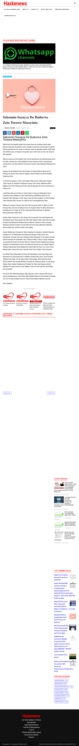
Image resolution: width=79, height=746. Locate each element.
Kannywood (58, 699)
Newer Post (7, 393)
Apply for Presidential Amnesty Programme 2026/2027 (61, 577)
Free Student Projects (62, 687)
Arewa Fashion (59, 680)
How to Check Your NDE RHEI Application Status (70, 513)
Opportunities (59, 702)
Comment (52, 128)
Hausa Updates (59, 693)
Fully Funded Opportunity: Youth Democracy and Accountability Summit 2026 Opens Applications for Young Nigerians (65, 487)
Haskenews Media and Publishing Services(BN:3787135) (60, 744)
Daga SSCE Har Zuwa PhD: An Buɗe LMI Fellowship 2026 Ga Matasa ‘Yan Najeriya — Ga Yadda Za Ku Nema (64, 606)
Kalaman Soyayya (7, 76)
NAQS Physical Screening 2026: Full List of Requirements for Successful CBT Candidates (65, 536)
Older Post (51, 393)
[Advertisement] (39, 23)
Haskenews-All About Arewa (19, 744)
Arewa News (59, 683)
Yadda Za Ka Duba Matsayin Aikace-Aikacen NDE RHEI (70, 523)
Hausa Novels (59, 689)
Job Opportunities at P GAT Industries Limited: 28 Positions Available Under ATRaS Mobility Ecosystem (65, 501)
